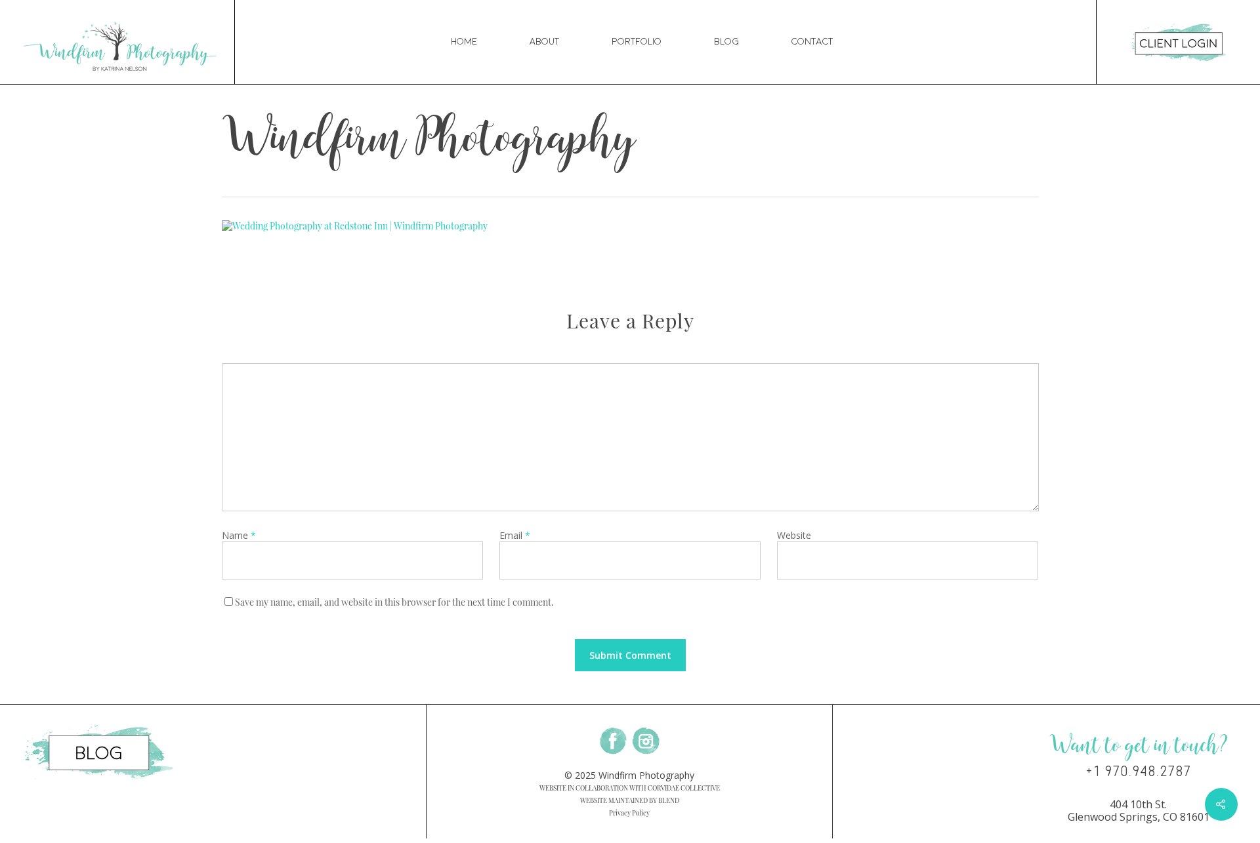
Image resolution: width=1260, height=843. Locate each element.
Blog (726, 42)
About (544, 42)
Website (794, 535)
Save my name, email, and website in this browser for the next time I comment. (394, 602)
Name (239, 535)
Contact (812, 42)
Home (464, 42)
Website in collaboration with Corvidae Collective (629, 788)
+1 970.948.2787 (1138, 771)
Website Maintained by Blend (629, 800)
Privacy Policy (629, 812)
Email (514, 535)
